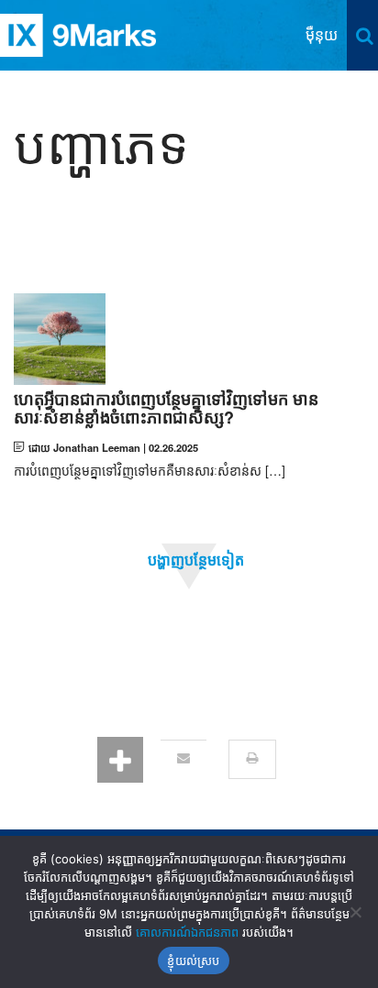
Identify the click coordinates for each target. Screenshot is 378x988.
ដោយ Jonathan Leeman (84, 447)
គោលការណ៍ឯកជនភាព (187, 932)
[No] (355, 912)
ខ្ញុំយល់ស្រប (193, 960)
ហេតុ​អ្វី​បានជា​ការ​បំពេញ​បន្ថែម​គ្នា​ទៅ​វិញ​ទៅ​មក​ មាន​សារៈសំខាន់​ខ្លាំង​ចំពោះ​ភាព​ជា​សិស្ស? (166, 408)
